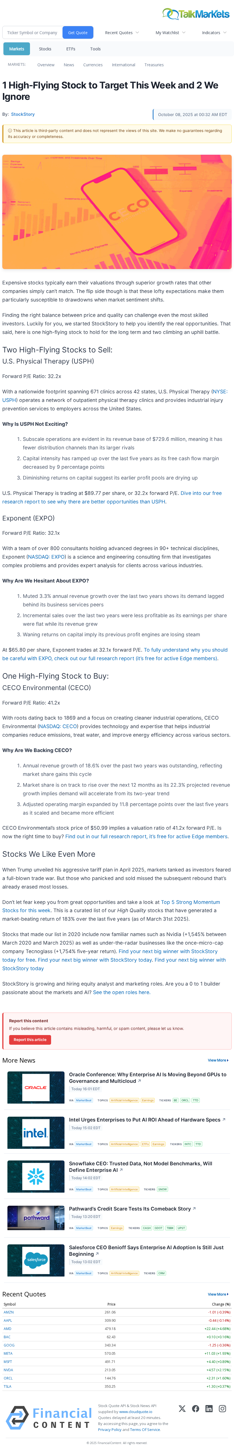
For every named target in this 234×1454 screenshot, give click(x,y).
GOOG (9, 1345)
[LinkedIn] (209, 1418)
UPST (181, 1228)
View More (217, 1060)
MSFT (8, 1361)
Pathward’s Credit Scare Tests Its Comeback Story (132, 1209)
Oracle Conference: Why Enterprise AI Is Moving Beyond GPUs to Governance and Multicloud (148, 1077)
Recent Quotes (119, 32)
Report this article (30, 1039)
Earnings (148, 1100)
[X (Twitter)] (182, 1418)
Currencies (93, 64)
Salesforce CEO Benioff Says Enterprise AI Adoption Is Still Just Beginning (146, 1250)
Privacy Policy (110, 1429)
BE (175, 1100)
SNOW (162, 1189)
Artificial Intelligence (124, 1100)
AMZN (9, 1312)
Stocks (45, 48)
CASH (147, 1228)
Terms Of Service (145, 1429)
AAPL (8, 1320)
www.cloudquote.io (135, 1411)
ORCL (185, 1100)
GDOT (158, 1228)
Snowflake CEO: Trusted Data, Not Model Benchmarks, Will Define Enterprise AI (140, 1166)
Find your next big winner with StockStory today (95, 960)
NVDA (8, 1370)
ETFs (70, 48)
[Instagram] (222, 1418)
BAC (7, 1337)
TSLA (7, 1386)
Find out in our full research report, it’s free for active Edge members (146, 836)
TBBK (170, 1228)
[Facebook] (195, 1418)
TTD (195, 1100)
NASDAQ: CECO (58, 726)
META (8, 1353)
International (123, 64)
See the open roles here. (122, 992)
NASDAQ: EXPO (46, 557)
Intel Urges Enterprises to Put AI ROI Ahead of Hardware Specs (147, 1120)
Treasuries (154, 64)
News (69, 64)
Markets (16, 48)
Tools (95, 48)
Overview (46, 64)
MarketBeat (84, 1100)
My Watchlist (167, 32)
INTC (188, 1144)
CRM (161, 1273)
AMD (7, 1328)
